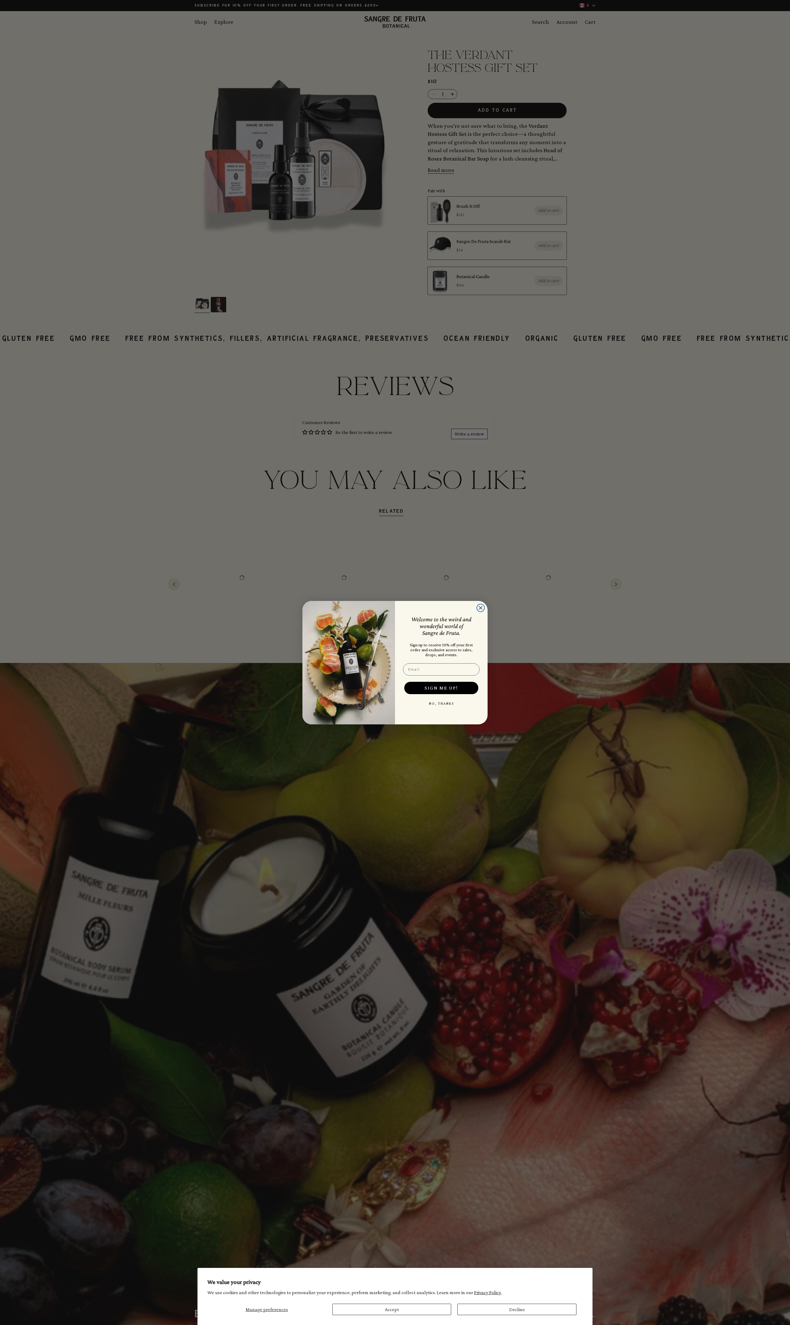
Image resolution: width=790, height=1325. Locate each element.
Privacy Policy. (487, 1292)
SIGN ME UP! (441, 687)
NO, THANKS (441, 703)
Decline (517, 1309)
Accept (392, 1309)
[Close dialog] (480, 608)
